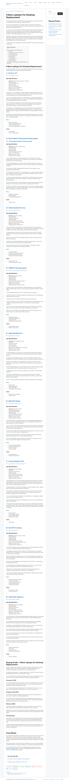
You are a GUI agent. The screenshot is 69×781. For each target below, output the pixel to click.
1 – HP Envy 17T (10, 51)
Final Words (9, 63)
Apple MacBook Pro (16, 333)
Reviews (30, 2)
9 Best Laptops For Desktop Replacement (14, 50)
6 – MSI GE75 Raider (11, 57)
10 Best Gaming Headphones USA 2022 (17, 762)
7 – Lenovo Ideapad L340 (12, 58)
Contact (53, 2)
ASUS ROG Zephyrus (16, 597)
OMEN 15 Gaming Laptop (17, 268)
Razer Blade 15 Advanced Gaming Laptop (23, 138)
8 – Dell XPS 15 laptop (11, 59)
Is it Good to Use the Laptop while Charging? (18, 758)
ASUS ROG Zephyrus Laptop (16, 749)
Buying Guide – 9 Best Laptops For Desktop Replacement (17, 61)
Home (26, 2)
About (47, 779)
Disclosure (53, 779)
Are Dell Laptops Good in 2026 (55, 29)
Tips (49, 2)
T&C (50, 779)
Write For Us (59, 2)
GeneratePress (33, 779)
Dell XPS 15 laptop (15, 528)
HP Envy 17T (12, 73)
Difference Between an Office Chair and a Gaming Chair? (16, 773)
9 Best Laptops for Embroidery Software (14, 774)
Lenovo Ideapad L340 (16, 461)
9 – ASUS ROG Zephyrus (12, 60)
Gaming (40, 2)
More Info (26, 5)
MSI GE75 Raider (15, 401)
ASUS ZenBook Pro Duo (17, 208)
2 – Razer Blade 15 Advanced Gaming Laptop (15, 52)
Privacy (57, 779)
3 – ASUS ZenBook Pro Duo (12, 53)
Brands (45, 2)
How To (35, 2)
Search (50, 11)
